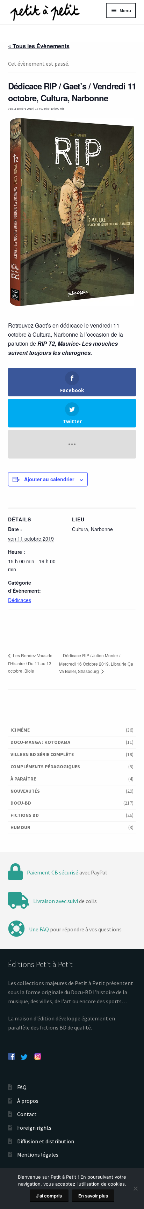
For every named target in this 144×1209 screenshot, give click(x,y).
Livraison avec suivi (55, 900)
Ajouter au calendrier (49, 479)
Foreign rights (34, 1127)
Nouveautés (25, 791)
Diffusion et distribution (45, 1141)
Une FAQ (39, 929)
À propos (27, 1100)
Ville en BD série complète (42, 754)
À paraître (23, 779)
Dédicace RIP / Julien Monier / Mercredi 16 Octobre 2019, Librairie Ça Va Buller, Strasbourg (96, 663)
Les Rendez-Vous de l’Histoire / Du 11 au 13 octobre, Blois (30, 662)
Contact (27, 1114)
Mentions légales (37, 1154)
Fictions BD (24, 815)
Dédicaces (19, 599)
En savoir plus (93, 1196)
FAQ (22, 1087)
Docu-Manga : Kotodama (40, 742)
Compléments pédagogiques (45, 766)
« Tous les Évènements (39, 46)
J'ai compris (49, 1196)
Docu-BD (20, 803)
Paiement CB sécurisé (52, 872)
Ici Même (20, 730)
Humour (20, 827)
